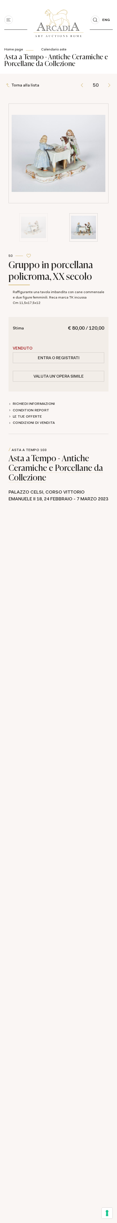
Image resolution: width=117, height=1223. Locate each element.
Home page (13, 49)
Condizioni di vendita (34, 422)
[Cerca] (95, 20)
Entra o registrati (59, 357)
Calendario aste (53, 49)
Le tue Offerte (27, 416)
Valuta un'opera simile (59, 376)
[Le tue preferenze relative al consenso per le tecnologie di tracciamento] (107, 1213)
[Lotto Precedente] (81, 85)
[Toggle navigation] (8, 20)
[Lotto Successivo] (109, 85)
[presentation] (14, 129)
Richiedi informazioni (34, 403)
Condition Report (31, 410)
